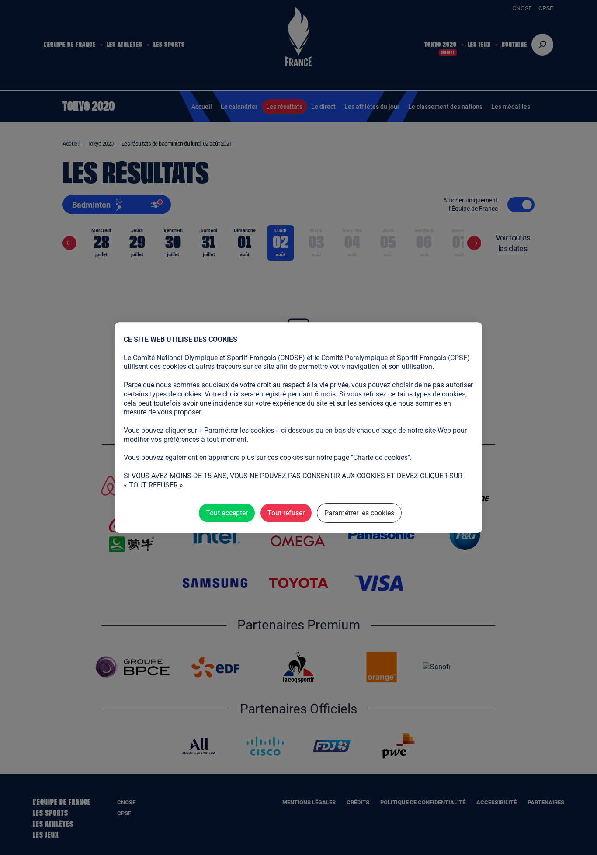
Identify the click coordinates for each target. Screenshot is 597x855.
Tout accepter (227, 513)
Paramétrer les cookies (359, 513)
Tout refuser (286, 513)
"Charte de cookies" (380, 457)
